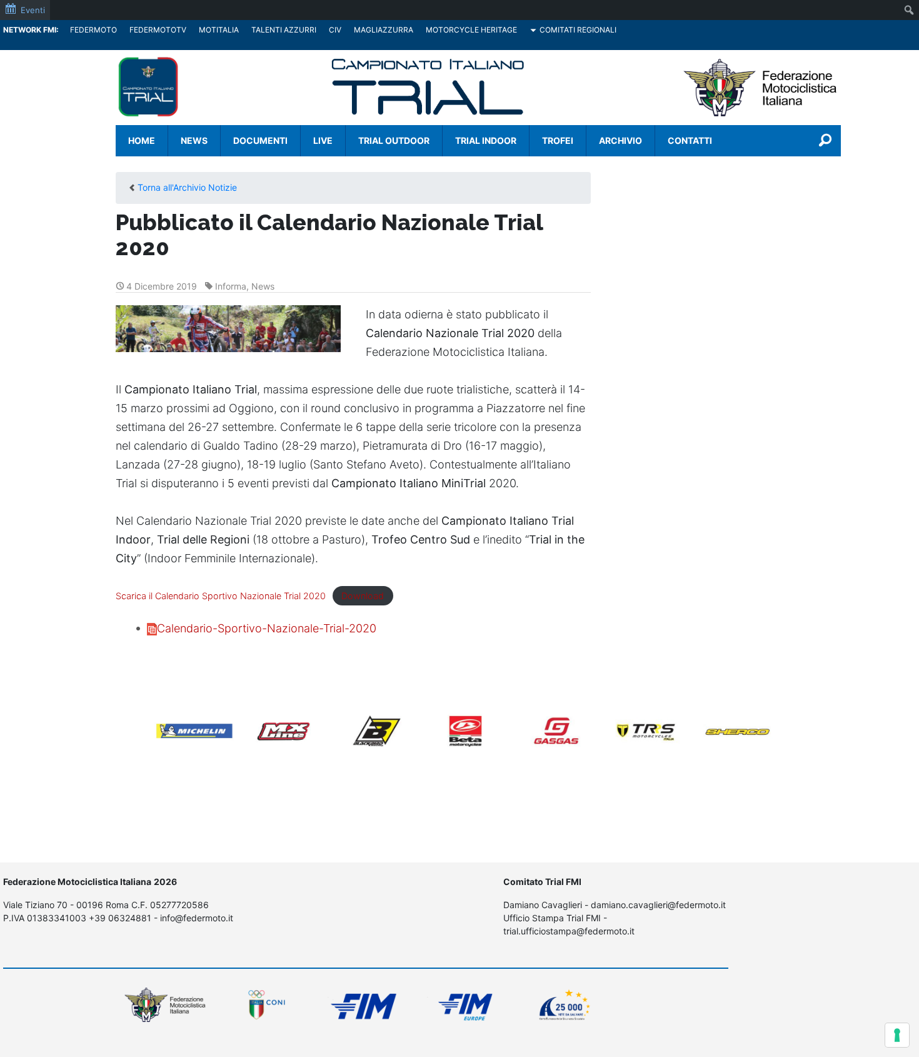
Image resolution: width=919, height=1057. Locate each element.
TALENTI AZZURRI (283, 29)
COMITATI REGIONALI (578, 29)
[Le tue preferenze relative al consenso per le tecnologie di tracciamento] (897, 1035)
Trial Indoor (485, 140)
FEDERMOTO (93, 29)
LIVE (323, 140)
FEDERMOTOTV (157, 29)
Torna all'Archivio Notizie (187, 187)
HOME (141, 140)
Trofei (557, 140)
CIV (335, 29)
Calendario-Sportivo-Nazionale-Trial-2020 (266, 628)
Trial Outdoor (393, 140)
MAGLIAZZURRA (383, 29)
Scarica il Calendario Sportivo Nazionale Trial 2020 (221, 595)
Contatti (690, 140)
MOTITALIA (219, 29)
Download (362, 595)
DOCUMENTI (260, 140)
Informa (230, 286)
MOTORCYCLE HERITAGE (471, 29)
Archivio (620, 140)
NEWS (194, 140)
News (262, 286)
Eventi (33, 10)
